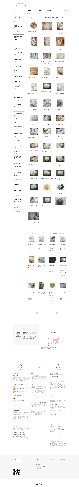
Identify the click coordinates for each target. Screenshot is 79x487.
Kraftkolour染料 (17, 221)
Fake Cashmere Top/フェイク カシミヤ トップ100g (63, 267)
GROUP (39, 10)
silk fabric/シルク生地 (18, 191)
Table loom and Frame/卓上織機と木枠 (18, 32)
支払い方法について (39, 464)
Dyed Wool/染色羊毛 (18, 66)
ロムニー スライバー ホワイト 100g (31, 291)
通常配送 (22, 377)
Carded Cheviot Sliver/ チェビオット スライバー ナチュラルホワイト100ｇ (63, 246)
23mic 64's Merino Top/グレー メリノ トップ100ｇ (42, 267)
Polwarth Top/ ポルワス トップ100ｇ (31, 266)
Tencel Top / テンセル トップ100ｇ (41, 245)
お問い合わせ (63, 462)
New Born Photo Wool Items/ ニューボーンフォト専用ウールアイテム (18, 158)
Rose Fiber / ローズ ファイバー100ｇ (31, 245)
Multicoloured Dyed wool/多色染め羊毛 (18, 200)
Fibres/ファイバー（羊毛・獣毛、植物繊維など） (23, 13)
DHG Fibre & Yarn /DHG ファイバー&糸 (18, 93)
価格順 (60, 233)
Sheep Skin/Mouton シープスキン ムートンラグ (18, 99)
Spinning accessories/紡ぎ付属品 (18, 26)
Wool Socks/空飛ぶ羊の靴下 (18, 77)
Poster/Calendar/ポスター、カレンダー (18, 127)
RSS (50, 462)
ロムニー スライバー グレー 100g (63, 291)
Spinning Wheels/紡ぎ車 (18, 21)
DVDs (15, 122)
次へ (57, 313)
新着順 (64, 233)
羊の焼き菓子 (17, 195)
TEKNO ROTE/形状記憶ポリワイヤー (18, 180)
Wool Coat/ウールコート (18, 71)
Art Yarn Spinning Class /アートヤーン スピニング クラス (18, 166)
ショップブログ (52, 459)
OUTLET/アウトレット (18, 185)
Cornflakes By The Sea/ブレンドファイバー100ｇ (52, 292)
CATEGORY (30, 10)
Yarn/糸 (15, 118)
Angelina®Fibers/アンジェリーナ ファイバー (18, 54)
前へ (37, 313)
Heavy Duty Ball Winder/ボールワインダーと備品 (18, 173)
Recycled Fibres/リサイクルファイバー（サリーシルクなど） (18, 61)
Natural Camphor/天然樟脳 (18, 152)
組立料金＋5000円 (16, 436)
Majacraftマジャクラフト (18, 212)
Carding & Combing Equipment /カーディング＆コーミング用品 (18, 37)
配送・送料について (39, 461)
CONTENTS (49, 10)
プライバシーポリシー (39, 468)
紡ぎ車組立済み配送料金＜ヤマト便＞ (19, 434)
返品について (38, 462)
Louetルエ (16, 217)
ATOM (53, 462)
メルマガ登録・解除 (52, 461)
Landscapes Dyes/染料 (18, 43)
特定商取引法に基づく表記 (40, 466)
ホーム (14, 13)
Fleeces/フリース (17, 81)
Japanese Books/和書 (18, 114)
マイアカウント (59, 6)
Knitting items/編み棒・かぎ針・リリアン (18, 135)
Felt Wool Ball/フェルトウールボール (18, 105)
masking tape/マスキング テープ (18, 141)
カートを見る (63, 461)
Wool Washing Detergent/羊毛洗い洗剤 (18, 86)
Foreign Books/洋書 (18, 110)
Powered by (34, 484)
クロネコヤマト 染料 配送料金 (18, 400)
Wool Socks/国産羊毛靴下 (18, 146)
